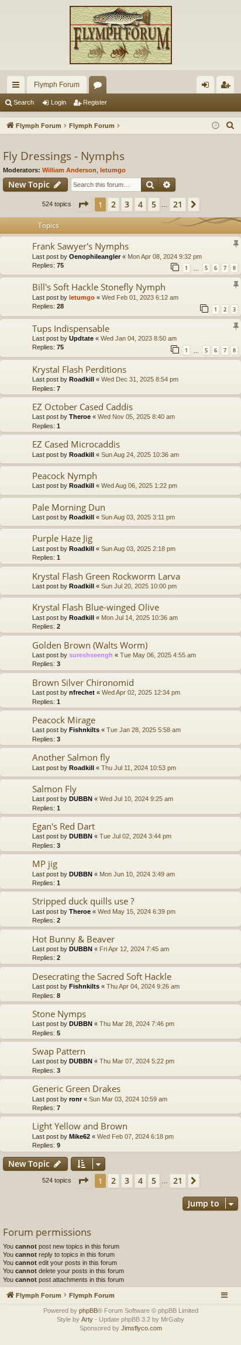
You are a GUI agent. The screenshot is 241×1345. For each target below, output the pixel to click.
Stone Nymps (59, 1014)
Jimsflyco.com (141, 1328)
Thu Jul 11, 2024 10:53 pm (138, 767)
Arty (87, 1319)
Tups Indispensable (70, 328)
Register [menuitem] (227, 87)
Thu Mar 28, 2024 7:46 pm (136, 1023)
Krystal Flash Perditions (79, 369)
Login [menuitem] (207, 87)
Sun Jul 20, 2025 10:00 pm (139, 586)
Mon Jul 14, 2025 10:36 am (139, 617)
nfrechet (82, 692)
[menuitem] (230, 125)
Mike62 (79, 1136)
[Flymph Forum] (120, 35)
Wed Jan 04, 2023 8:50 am (139, 338)
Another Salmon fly (71, 757)
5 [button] (154, 204)
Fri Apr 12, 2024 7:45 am (134, 948)
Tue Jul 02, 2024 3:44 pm (135, 836)
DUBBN (80, 798)
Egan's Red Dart (63, 826)
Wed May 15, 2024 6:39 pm (136, 911)
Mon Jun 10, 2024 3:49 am (137, 874)
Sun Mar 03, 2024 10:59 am (128, 1099)
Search (23, 102)
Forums (100, 87)
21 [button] (178, 204)
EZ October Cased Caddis (82, 406)
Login (58, 102)
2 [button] (113, 204)
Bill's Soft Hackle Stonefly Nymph (99, 287)
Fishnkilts (84, 729)
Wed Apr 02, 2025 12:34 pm (141, 692)
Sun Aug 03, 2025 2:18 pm (138, 548)
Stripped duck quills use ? (83, 901)
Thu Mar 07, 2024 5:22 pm (136, 1061)
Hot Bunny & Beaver (73, 939)
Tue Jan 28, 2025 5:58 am (143, 729)
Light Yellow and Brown (80, 1126)
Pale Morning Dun (68, 507)
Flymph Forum (57, 85)
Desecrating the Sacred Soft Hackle (101, 976)
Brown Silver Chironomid (83, 682)
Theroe (80, 416)
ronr (75, 1099)
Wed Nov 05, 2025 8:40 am (136, 416)
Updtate (81, 338)
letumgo (113, 170)
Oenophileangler (94, 256)
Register (95, 102)
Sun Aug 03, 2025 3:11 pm (138, 517)
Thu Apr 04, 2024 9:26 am (143, 986)
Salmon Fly (54, 789)
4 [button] (140, 204)
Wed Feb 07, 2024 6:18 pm (135, 1136)
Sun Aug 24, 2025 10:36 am (140, 454)
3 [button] (127, 204)
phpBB (88, 1310)
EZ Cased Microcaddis (76, 444)
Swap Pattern (58, 1051)
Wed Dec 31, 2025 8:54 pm (139, 379)
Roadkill (81, 379)
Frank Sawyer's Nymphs (80, 246)
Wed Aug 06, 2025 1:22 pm (139, 485)
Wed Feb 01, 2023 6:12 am (140, 297)
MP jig (44, 863)
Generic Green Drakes (76, 1088)
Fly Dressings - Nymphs (64, 156)
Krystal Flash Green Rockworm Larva (106, 576)
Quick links (18, 87)
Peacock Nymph (64, 475)
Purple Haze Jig (62, 538)
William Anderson (69, 170)
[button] (83, 204)
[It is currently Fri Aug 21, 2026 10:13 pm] (215, 126)
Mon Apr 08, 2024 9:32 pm (165, 256)
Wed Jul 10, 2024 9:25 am (136, 798)
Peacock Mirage (63, 720)
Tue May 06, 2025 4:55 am (158, 654)
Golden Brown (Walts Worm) (89, 645)
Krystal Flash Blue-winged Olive (95, 607)
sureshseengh (91, 654)
